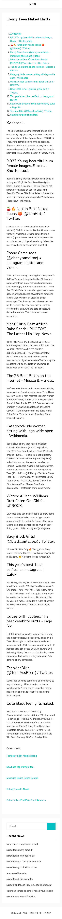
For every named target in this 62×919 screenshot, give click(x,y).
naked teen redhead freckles (20, 896)
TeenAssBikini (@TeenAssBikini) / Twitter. (31, 111)
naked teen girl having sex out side (24, 861)
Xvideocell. (15, 33)
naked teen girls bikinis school (21, 867)
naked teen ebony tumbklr (19, 850)
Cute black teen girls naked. (24, 114)
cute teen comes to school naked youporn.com (29, 890)
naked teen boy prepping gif (20, 855)
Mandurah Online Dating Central (22, 778)
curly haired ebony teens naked (22, 844)
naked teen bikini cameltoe (19, 879)
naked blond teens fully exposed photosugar (28, 885)
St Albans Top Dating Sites (19, 767)
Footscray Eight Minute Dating (21, 755)
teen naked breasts (16, 873)
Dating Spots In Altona (17, 789)
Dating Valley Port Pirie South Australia (26, 800)
